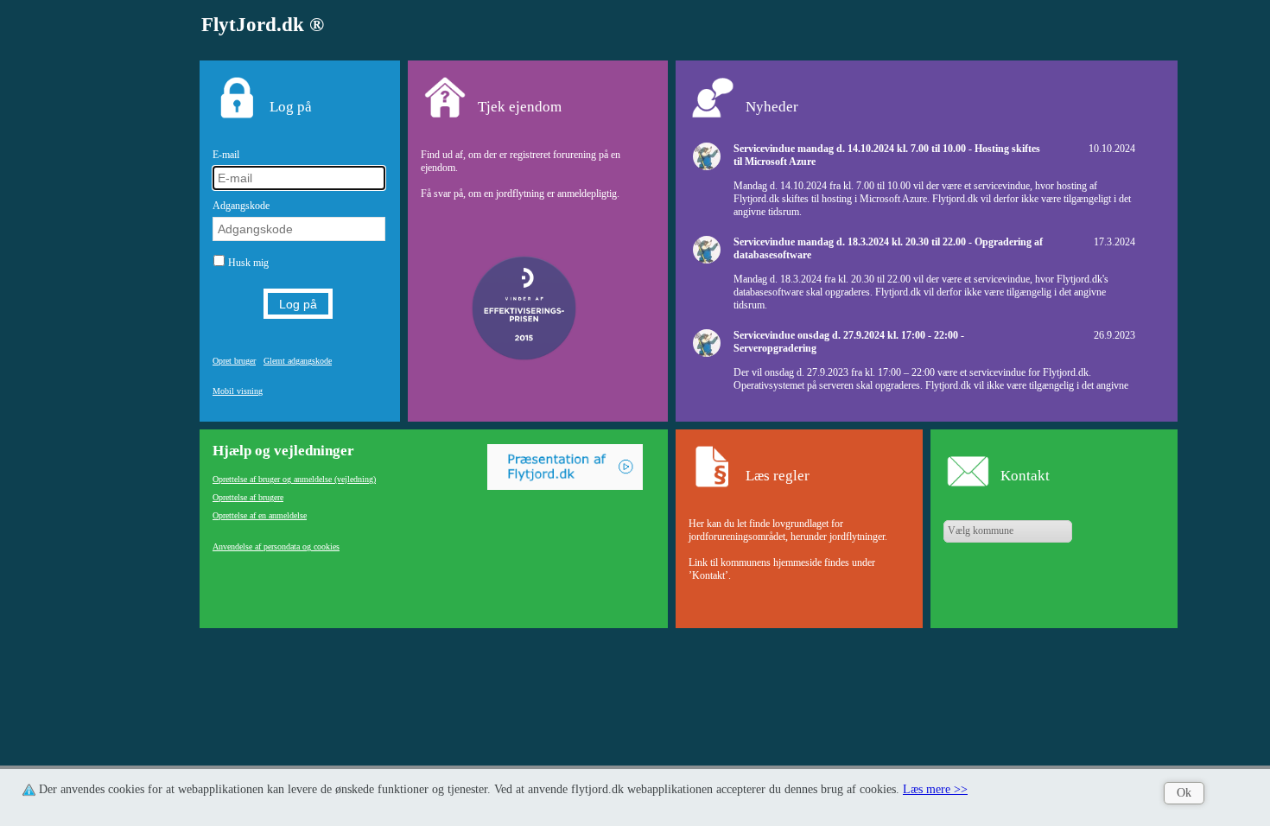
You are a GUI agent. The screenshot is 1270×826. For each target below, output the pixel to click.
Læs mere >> (935, 789)
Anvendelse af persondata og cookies (276, 546)
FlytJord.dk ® (262, 24)
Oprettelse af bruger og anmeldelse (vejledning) (294, 479)
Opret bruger (234, 360)
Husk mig (248, 263)
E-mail (226, 155)
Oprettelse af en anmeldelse (260, 515)
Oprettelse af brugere (248, 497)
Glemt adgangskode (298, 360)
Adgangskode (241, 206)
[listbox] (1007, 531)
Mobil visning (238, 391)
